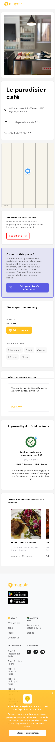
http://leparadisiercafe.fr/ (23, 122)
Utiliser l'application (27, 732)
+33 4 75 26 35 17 (18, 133)
